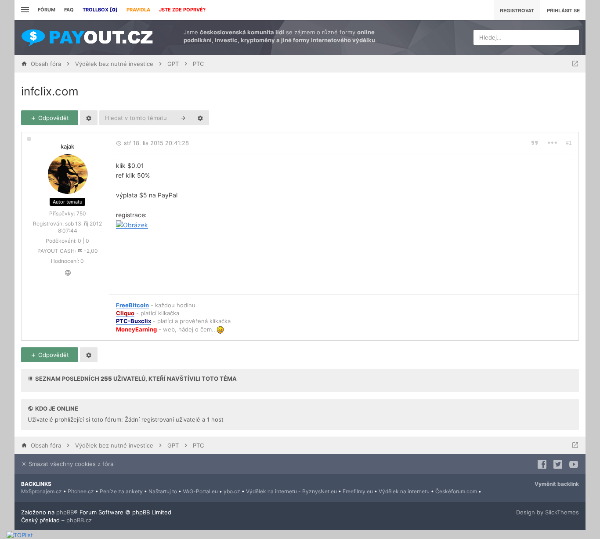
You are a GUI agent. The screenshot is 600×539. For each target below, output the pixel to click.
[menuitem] (100, 10)
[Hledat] (183, 117)
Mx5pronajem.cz (41, 491)
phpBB (65, 512)
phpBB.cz (79, 520)
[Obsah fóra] (87, 37)
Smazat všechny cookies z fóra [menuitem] (70, 463)
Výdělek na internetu (404, 491)
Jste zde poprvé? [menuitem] (182, 10)
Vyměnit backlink (557, 484)
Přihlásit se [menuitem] (563, 10)
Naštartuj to (162, 491)
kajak (67, 146)
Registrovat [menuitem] (517, 10)
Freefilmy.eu (358, 491)
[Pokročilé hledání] (200, 117)
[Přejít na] (575, 64)
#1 (569, 143)
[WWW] (67, 272)
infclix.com (50, 91)
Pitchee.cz (81, 491)
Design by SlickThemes (547, 512)
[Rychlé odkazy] (23, 10)
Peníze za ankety (121, 491)
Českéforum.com (456, 491)
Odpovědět (52, 117)
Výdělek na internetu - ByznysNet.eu (291, 491)
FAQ (69, 10)
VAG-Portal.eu (200, 491)
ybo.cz (232, 491)
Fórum (46, 10)
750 (81, 213)
